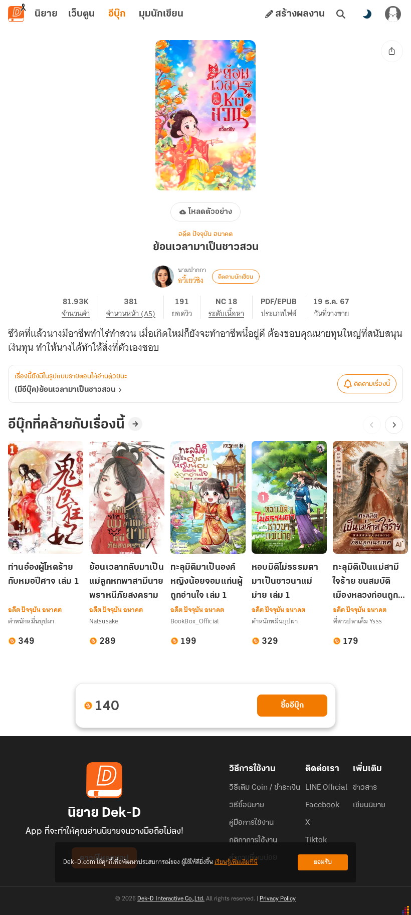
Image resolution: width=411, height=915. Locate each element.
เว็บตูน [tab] (81, 14)
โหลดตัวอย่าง (210, 212)
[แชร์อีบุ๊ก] (392, 51)
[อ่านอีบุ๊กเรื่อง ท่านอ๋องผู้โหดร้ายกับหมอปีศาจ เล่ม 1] (45, 497)
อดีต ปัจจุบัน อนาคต (205, 234)
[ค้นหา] (341, 14)
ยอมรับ (323, 862)
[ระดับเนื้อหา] (231, 307)
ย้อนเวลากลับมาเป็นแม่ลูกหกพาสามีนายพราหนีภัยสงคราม (126, 581)
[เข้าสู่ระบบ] (393, 14)
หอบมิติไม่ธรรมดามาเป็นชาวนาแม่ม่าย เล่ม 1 (285, 581)
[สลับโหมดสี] (367, 14)
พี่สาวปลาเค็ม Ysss (357, 621)
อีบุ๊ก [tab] (117, 14)
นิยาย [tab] (46, 14)
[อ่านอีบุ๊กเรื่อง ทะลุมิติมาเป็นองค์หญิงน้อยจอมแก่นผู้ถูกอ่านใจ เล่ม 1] (208, 497)
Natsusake (103, 621)
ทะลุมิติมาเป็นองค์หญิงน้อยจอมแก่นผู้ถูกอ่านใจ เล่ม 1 (206, 581)
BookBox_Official (194, 621)
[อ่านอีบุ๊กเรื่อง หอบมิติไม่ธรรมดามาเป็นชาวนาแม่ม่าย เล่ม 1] (289, 497)
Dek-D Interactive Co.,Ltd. (170, 899)
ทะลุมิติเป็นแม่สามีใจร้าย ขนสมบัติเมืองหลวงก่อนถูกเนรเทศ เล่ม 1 (366, 582)
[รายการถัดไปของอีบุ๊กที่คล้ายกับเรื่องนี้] (394, 425)
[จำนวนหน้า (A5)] (135, 307)
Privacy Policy (278, 899)
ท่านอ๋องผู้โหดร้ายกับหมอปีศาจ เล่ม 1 (43, 574)
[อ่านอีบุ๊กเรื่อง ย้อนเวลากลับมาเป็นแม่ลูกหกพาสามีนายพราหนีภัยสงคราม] (126, 497)
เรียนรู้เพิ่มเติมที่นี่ (236, 862)
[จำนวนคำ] (80, 307)
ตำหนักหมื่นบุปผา (31, 621)
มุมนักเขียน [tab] (161, 14)
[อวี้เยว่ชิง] (163, 277)
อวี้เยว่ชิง (190, 280)
